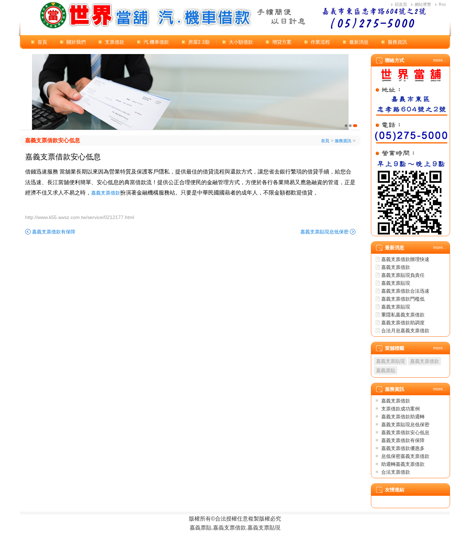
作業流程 (320, 42)
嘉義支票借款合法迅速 (405, 291)
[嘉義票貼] (190, 92)
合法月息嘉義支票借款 (405, 330)
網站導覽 (423, 4)
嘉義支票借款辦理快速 (405, 259)
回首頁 (401, 4)
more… (440, 60)
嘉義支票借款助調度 (403, 322)
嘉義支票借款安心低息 (52, 140)
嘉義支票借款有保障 (53, 231)
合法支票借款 (395, 472)
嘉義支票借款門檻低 (403, 299)
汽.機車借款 (156, 42)
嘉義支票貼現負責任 (403, 275)
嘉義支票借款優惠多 (403, 448)
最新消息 (358, 42)
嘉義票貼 (385, 370)
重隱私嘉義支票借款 (403, 314)
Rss (442, 4)
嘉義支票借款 (105, 193)
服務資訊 (397, 42)
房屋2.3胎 (199, 42)
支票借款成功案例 (400, 408)
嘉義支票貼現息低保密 (324, 231)
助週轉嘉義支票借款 (403, 464)
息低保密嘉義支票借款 (405, 456)
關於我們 (76, 42)
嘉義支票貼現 (395, 283)
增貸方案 (281, 42)
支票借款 (114, 42)
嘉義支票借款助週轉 (403, 416)
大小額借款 (241, 42)
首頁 (42, 42)
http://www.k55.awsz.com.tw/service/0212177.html (79, 217)
